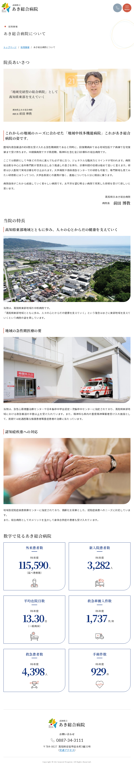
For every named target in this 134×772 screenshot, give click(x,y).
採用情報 (25, 47)
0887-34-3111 (69, 740)
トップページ (10, 47)
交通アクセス (67, 750)
